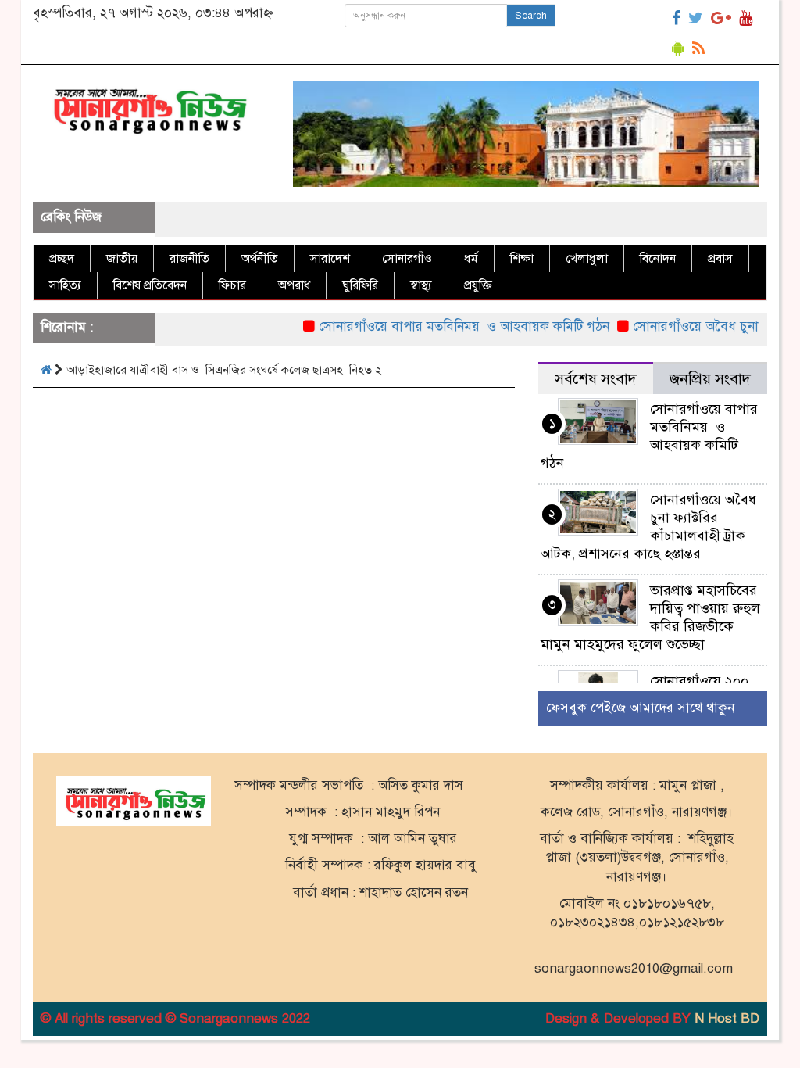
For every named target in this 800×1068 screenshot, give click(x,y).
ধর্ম (471, 259)
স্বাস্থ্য (421, 285)
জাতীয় (122, 259)
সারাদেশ (330, 259)
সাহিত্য (65, 285)
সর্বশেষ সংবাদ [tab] (596, 379)
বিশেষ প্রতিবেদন (150, 285)
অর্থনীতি (259, 259)
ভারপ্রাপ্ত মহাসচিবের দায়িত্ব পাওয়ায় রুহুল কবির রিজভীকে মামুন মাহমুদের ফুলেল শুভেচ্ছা (650, 617)
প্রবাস (720, 259)
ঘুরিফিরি (360, 285)
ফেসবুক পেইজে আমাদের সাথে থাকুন (640, 708)
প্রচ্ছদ (61, 259)
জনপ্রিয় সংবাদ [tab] (710, 379)
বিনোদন (658, 259)
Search (531, 15)
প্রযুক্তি (478, 285)
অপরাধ (294, 285)
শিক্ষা (522, 259)
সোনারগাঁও (407, 259)
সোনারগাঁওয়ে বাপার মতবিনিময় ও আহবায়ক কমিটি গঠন (450, 326)
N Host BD (727, 1018)
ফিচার (232, 285)
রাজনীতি (189, 259)
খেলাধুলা (587, 259)
